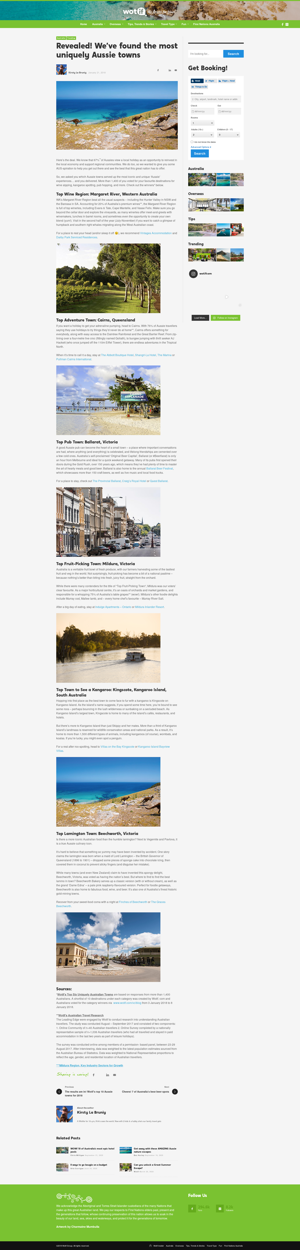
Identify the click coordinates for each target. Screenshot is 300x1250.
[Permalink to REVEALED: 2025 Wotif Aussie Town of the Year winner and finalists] (223, 254)
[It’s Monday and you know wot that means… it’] (215, 307)
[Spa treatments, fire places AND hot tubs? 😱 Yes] (226, 286)
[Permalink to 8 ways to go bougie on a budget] (237, 179)
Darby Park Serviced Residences (76, 237)
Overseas (196, 193)
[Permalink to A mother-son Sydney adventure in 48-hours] (223, 229)
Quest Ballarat (159, 481)
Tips (191, 219)
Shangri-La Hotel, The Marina (153, 355)
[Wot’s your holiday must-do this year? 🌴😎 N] (226, 307)
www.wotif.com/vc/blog (127, 1003)
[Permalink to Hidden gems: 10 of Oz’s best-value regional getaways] (237, 254)
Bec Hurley (139, 1155)
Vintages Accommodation (156, 233)
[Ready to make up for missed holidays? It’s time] (237, 307)
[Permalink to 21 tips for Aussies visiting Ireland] (237, 204)
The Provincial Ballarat (107, 481)
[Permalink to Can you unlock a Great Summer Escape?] (202, 254)
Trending (71, 38)
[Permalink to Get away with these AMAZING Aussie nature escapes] (223, 179)
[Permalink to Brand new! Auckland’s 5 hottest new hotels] (202, 204)
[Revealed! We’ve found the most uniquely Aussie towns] (117, 115)
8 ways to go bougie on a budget (88, 1164)
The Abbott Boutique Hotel (117, 355)
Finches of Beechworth (133, 902)
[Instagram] (287, 24)
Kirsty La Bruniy (77, 72)
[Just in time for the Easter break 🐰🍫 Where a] (194, 296)
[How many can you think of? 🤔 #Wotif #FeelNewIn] (205, 307)
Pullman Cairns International (73, 359)
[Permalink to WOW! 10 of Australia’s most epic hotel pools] (202, 179)
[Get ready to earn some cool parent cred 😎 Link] (215, 296)
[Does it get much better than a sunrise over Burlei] (237, 286)
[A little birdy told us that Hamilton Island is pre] (205, 296)
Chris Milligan (77, 1155)
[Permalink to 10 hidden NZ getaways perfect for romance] (223, 204)
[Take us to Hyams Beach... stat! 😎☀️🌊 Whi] (194, 286)
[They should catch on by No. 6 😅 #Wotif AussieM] (194, 307)
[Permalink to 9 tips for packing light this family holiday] (237, 229)
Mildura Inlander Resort (149, 607)
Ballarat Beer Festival (159, 468)
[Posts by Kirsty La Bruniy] (61, 69)
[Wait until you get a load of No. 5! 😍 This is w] (215, 286)
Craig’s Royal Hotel (134, 481)
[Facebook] (283, 24)
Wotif (136, 1172)
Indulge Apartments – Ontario (113, 607)
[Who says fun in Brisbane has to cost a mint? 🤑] (237, 296)
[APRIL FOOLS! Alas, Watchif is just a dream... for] (226, 296)
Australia (61, 38)
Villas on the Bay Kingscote (117, 747)
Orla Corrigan (77, 1168)
